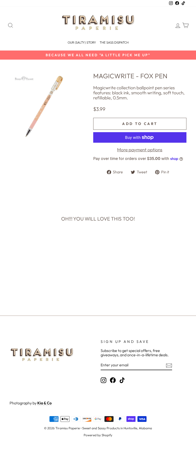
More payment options (139, 149)
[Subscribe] (169, 365)
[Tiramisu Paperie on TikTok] (122, 380)
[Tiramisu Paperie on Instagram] (103, 380)
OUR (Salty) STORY (82, 42)
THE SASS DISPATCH (114, 42)
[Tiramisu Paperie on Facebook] (113, 380)
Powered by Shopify (98, 435)
